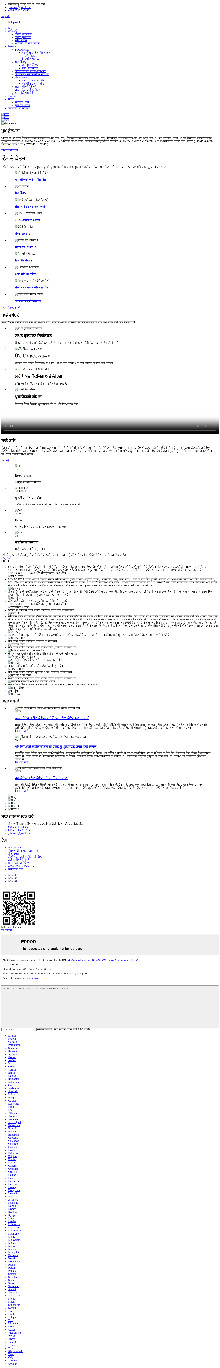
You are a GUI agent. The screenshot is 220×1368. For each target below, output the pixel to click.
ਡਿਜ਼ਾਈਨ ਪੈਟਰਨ (30, 58)
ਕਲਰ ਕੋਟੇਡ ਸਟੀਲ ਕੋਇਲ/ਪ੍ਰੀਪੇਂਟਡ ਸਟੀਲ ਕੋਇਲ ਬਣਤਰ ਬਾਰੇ (52, 718)
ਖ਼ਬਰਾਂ (11, 99)
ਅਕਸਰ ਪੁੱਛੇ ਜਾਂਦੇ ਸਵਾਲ (27, 43)
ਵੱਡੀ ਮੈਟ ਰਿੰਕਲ (30, 68)
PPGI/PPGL (22, 49)
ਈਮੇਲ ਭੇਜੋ (6, 930)
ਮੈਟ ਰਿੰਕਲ (20, 62)
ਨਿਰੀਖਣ (12, 96)
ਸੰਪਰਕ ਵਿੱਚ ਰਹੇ (9, 150)
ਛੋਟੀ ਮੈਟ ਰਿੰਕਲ (30, 65)
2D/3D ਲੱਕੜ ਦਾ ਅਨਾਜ (27, 220)
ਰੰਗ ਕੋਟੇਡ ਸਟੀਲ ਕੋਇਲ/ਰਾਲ (36, 52)
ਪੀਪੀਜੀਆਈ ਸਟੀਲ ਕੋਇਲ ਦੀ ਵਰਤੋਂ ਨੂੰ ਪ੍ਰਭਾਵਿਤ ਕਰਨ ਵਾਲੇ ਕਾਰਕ (55, 746)
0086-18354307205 (19, 830)
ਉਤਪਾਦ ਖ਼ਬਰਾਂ (22, 105)
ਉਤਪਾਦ (12, 46)
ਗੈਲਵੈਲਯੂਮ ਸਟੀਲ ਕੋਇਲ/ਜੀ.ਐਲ (32, 74)
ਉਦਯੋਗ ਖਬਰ (22, 102)
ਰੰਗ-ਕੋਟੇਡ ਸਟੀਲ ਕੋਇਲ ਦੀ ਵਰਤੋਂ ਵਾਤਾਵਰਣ (41, 778)
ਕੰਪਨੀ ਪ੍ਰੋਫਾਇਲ (23, 34)
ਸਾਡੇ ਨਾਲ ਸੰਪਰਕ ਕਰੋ (19, 108)
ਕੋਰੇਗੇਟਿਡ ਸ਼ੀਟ (22, 77)
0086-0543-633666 (18, 10)
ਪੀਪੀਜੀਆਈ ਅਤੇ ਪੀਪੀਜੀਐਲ (30, 179)
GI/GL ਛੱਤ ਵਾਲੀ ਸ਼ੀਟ (33, 80)
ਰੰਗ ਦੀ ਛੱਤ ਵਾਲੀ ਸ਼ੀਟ (33, 83)
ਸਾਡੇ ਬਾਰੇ (13, 31)
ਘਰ (10, 27)
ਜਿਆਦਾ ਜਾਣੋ (21, 730)
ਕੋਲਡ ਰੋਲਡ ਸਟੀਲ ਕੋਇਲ (28, 89)
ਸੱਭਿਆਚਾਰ (21, 40)
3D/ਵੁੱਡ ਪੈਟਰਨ (29, 55)
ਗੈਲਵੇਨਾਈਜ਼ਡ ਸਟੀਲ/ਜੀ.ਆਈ (30, 71)
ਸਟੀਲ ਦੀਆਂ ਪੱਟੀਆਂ (25, 86)
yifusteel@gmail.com (19, 7)
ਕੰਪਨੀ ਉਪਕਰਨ (23, 37)
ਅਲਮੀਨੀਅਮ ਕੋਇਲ (25, 92)
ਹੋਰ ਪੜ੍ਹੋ (6, 460)
